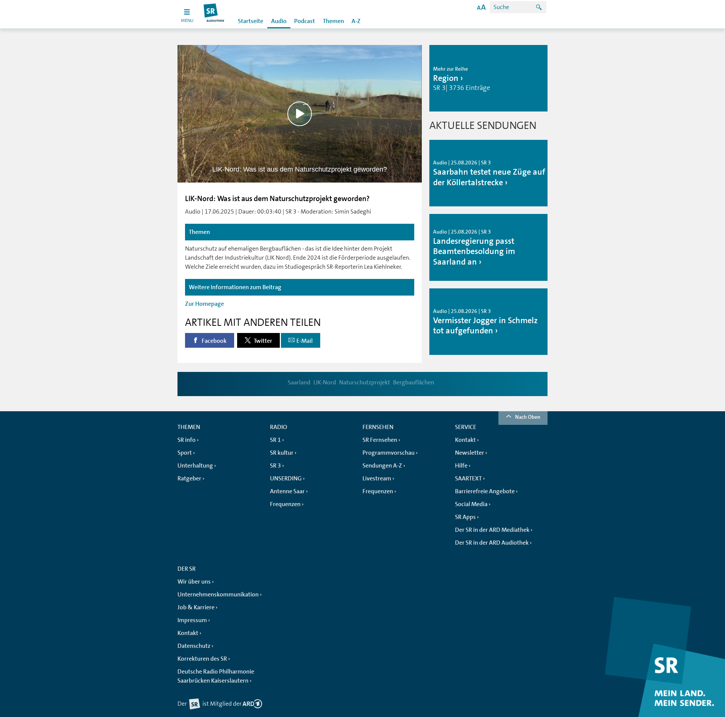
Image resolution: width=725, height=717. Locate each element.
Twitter (262, 341)
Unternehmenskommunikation (218, 594)
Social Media (471, 504)
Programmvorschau (388, 453)
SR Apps (465, 517)
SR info (186, 440)
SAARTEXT (468, 478)
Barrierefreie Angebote (485, 491)
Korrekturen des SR (202, 659)
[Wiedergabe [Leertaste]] (299, 113)
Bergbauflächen (413, 382)
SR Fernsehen (379, 440)
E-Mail (304, 341)
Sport (184, 453)
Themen (333, 21)
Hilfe (461, 465)
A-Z (356, 21)
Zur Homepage (204, 304)
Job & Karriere (195, 607)
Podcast (304, 21)
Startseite (250, 21)
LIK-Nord (324, 382)
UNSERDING (286, 478)
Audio (279, 21)
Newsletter (469, 453)
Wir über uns (194, 581)
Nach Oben (527, 416)
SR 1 (275, 440)
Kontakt (465, 440)
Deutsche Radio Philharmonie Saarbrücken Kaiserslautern (215, 676)
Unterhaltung (195, 465)
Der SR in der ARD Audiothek (492, 543)
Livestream (376, 478)
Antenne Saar (287, 491)
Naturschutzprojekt (364, 382)
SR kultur (281, 453)
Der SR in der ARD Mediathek (492, 530)
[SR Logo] (214, 14)
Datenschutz (193, 646)
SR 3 (275, 465)
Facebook (214, 341)
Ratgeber (189, 478)
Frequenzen (285, 504)
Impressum (192, 620)
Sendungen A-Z (382, 465)
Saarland (299, 382)
